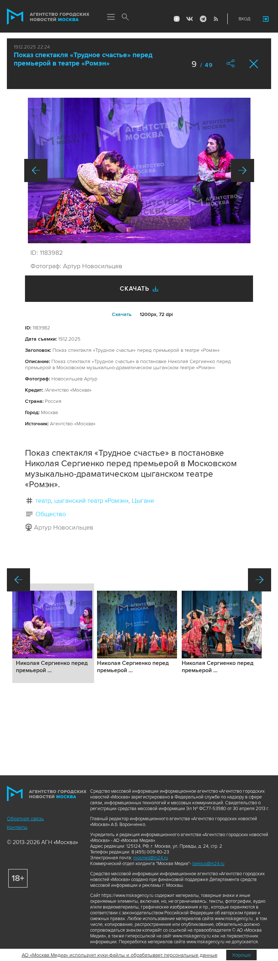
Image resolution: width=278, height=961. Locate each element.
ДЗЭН (176, 18)
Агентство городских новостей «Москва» (48, 16)
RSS (215, 18)
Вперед (242, 170)
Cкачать (122, 314)
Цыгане (143, 501)
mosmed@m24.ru (150, 858)
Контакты (17, 827)
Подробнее (53, 633)
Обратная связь (25, 818)
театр (43, 501)
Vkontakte (189, 18)
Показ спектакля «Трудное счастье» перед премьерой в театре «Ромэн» (83, 59)
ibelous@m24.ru (208, 864)
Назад (35, 170)
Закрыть (254, 64)
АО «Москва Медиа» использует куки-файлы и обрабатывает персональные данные (120, 955)
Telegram (202, 18)
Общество (50, 514)
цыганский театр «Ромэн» (91, 501)
